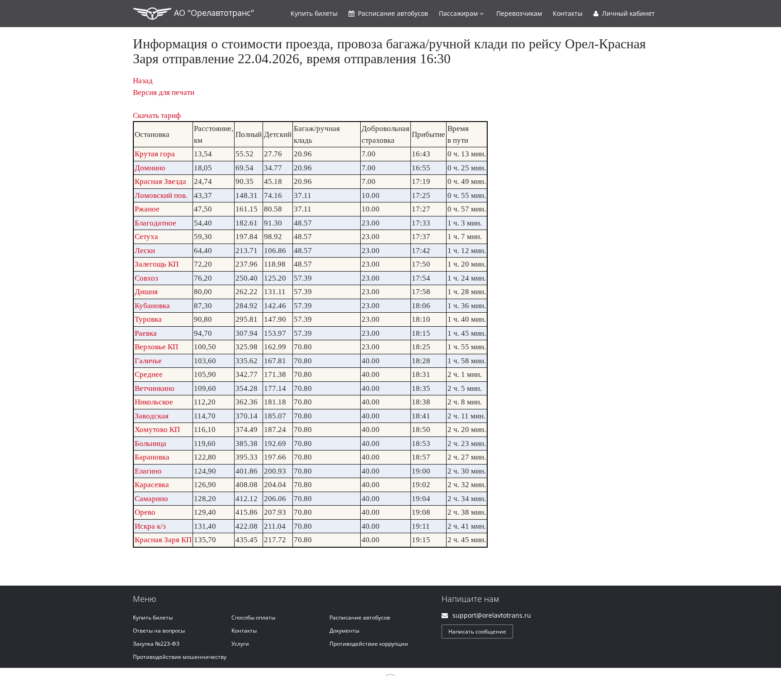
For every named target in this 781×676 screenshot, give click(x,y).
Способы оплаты (253, 617)
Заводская (152, 416)
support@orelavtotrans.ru (491, 615)
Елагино (148, 471)
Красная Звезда (160, 181)
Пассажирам (459, 13)
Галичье (148, 361)
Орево (145, 512)
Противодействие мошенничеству (179, 657)
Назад (143, 80)
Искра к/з (150, 526)
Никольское (154, 402)
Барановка (152, 457)
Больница (150, 443)
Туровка (148, 319)
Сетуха (146, 236)
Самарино (151, 498)
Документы (344, 630)
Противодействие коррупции (368, 644)
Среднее (149, 374)
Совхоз (146, 278)
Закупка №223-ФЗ (156, 644)
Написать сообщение (477, 631)
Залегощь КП (157, 264)
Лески (145, 250)
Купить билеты (153, 617)
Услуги (240, 644)
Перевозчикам (519, 13)
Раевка (146, 333)
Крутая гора (155, 154)
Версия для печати (163, 92)
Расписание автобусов (359, 617)
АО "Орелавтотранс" (213, 12)
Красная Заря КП (163, 539)
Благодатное (155, 223)
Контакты (568, 13)
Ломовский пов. (161, 195)
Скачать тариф (157, 115)
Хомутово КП (157, 429)
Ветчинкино (154, 388)
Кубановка (152, 305)
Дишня (146, 291)
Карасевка (152, 484)
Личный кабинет (627, 13)
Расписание (392, 13)
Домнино (150, 168)
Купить (314, 13)
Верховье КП (156, 347)
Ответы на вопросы (159, 630)
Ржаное (147, 209)
